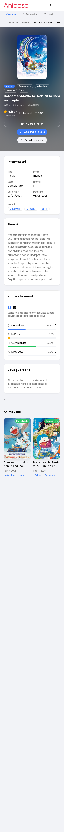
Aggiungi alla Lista (34, 131)
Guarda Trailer (34, 123)
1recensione (9, 115)
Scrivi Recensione (34, 140)
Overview (11, 14)
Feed (50, 14)
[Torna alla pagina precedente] (5, 22)
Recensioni (32, 14)
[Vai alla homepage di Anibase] (16, 5)
